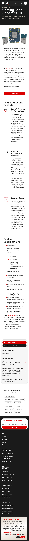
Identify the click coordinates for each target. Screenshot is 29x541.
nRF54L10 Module (7, 477)
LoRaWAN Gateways (7, 505)
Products (4, 439)
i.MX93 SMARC (6, 491)
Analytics (14, 534)
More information (16, 529)
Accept (22, 537)
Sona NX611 (9, 68)
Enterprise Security (10, 396)
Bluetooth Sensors (7, 514)
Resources (5, 445)
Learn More (14, 93)
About (4, 436)
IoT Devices (6, 502)
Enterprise (17, 412)
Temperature (8, 412)
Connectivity (18, 406)
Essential (7, 534)
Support (4, 442)
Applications (17, 403)
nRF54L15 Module (7, 472)
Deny (18, 537)
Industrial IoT (8, 403)
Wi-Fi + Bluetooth (9, 399)
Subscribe (14, 427)
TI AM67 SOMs (6, 497)
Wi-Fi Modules (7, 450)
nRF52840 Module (7, 480)
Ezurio (4, 433)
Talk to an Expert (10, 342)
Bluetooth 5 (17, 409)
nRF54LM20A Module (8, 474)
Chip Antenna (8, 406)
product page (12, 316)
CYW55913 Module (7, 459)
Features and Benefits (11, 393)
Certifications (20, 399)
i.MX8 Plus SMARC (7, 494)
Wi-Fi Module (8, 409)
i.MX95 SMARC (6, 488)
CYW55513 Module (7, 456)
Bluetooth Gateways (8, 511)
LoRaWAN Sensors (7, 508)
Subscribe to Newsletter (13, 346)
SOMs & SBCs (7, 485)
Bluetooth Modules (5, 468)
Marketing (21, 534)
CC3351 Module (6, 462)
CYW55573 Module (7, 453)
